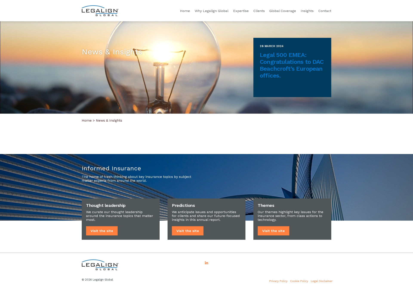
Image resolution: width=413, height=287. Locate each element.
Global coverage (282, 11)
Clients (259, 11)
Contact (324, 11)
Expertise (241, 11)
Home (185, 11)
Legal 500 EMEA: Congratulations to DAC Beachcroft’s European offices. (292, 65)
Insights (307, 11)
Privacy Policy (278, 281)
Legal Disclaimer (322, 281)
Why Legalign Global (211, 11)
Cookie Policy (299, 281)
